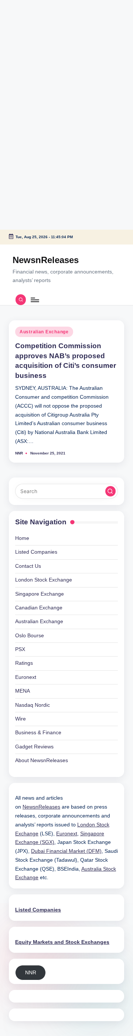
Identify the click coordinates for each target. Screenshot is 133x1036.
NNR (30, 972)
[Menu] (34, 300)
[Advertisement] (46, 46)
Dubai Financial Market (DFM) (66, 851)
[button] (110, 491)
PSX (20, 649)
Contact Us (28, 566)
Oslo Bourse (29, 635)
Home (22, 538)
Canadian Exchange (38, 608)
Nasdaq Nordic (32, 705)
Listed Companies (36, 552)
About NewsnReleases (41, 760)
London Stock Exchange (43, 580)
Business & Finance (38, 732)
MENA (22, 691)
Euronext (25, 677)
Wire (20, 719)
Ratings (24, 663)
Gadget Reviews (34, 747)
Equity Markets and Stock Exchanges (62, 942)
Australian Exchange (44, 331)
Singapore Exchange (39, 594)
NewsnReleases (46, 260)
